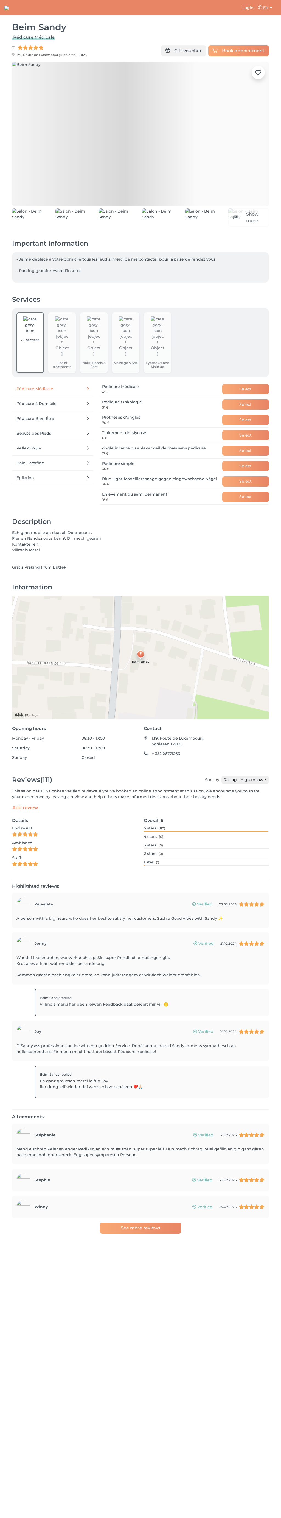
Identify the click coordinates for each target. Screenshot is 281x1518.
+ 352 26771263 (166, 766)
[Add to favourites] (258, 72)
